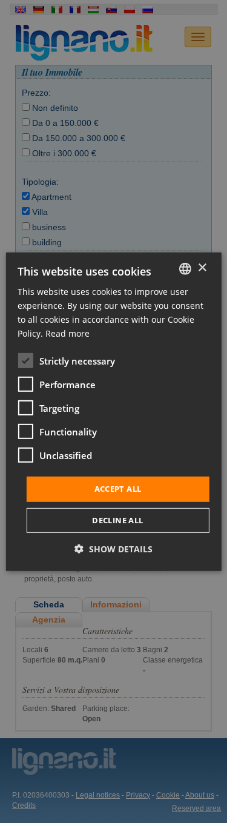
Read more (67, 333)
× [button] (201, 268)
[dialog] (113, 411)
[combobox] (185, 268)
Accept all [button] (118, 488)
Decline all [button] (117, 520)
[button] (113, 549)
